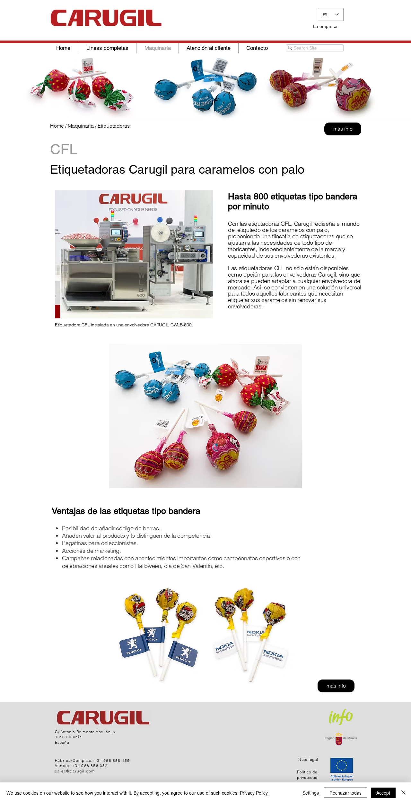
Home (57, 126)
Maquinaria (81, 126)
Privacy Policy (254, 792)
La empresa (325, 26)
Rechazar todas (345, 792)
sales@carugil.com (75, 771)
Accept (383, 792)
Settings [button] (310, 792)
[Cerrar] (403, 793)
